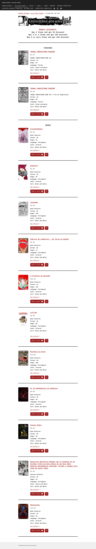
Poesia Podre (36, 425)
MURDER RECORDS (23, 13)
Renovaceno (35, 505)
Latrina (33, 312)
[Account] (54, 8)
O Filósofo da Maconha (40, 276)
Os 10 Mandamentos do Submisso (44, 388)
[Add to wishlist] (46, 77)
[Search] (57, 8)
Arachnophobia (36, 129)
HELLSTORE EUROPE (37, 13)
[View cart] (61, 8)
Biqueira (34, 166)
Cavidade (34, 202)
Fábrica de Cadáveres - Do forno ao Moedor (49, 239)
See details (34, 73)
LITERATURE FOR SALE (52, 13)
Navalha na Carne (37, 352)
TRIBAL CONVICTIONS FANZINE (42, 52)
